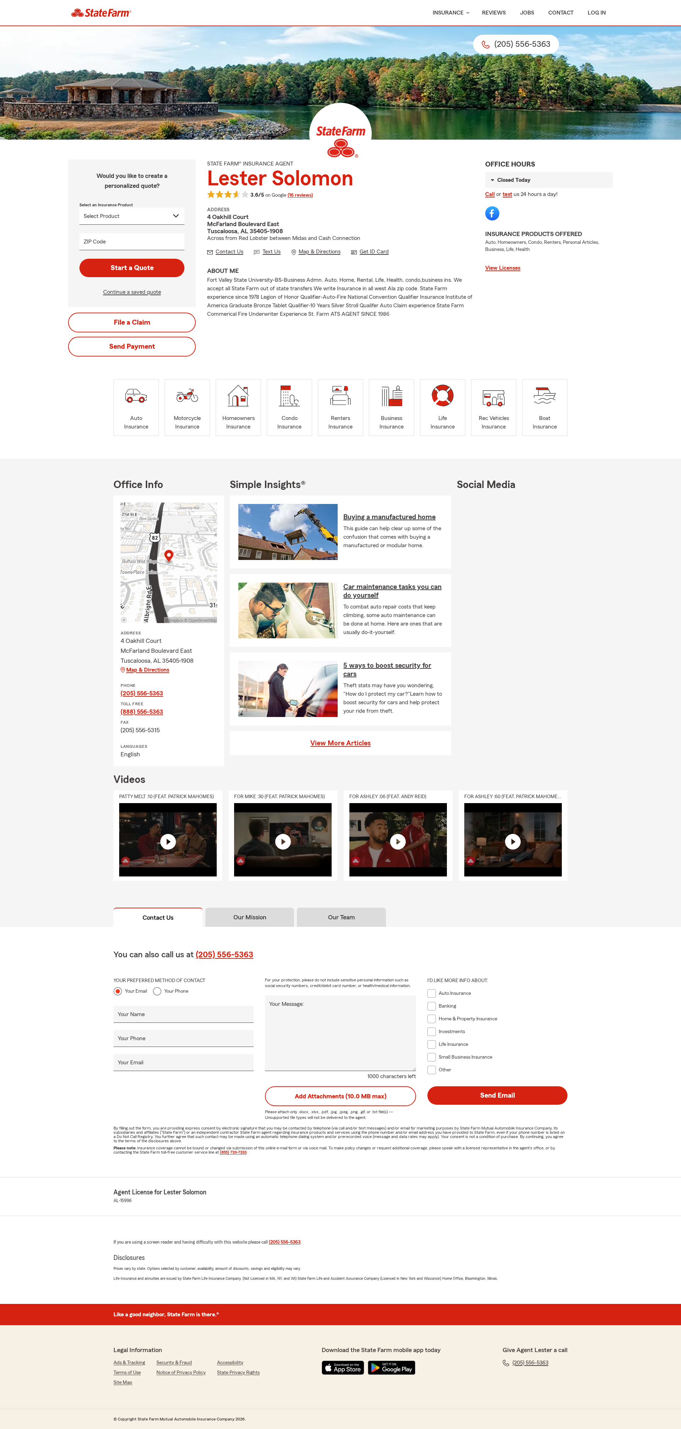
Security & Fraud (174, 1362)
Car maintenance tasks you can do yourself (392, 591)
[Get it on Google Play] (391, 1368)
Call (490, 194)
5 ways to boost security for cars (387, 670)
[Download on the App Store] (343, 1368)
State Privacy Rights (238, 1372)
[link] (101, 13)
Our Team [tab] (341, 917)
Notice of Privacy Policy (181, 1372)
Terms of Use (127, 1372)
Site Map (123, 1382)
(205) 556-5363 (142, 693)
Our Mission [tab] (249, 917)
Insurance (448, 13)
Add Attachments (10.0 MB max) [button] (341, 1096)
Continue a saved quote (132, 292)
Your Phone (176, 991)
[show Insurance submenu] (466, 13)
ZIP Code (95, 242)
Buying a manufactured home (389, 517)
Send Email (497, 1095)
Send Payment (132, 346)
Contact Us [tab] (158, 917)
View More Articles (340, 743)
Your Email (136, 991)
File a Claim (132, 322)
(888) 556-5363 (142, 711)
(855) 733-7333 (233, 1152)
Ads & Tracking (129, 1362)
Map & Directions (147, 670)
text (507, 194)
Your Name (131, 1014)
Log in (597, 13)
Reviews (494, 13)
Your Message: (286, 1004)
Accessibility (230, 1362)
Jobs (527, 13)
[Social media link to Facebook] (492, 213)
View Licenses (502, 268)
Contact (561, 13)
